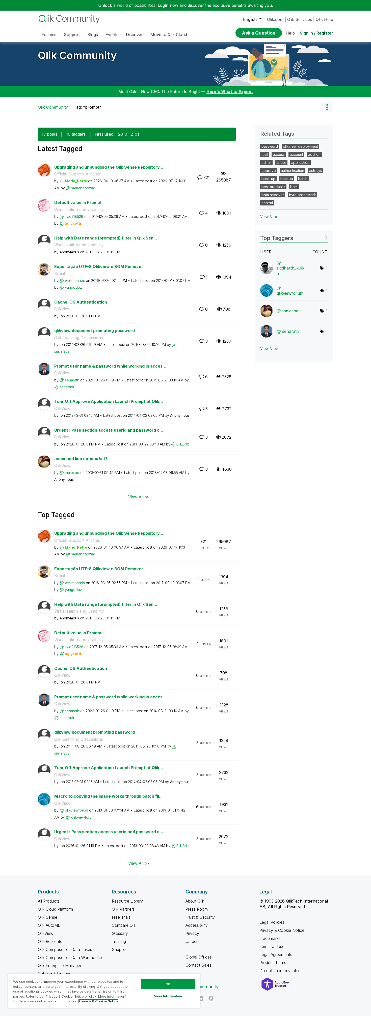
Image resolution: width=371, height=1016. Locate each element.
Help (290, 33)
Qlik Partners (123, 909)
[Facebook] (211, 998)
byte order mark (302, 195)
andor (281, 162)
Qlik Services (299, 19)
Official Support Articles (77, 173)
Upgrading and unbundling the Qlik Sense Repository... (108, 167)
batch (302, 178)
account (296, 154)
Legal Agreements (275, 954)
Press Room (197, 909)
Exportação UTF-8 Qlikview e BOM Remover (98, 266)
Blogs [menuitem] (92, 34)
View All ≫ (138, 496)
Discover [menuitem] (134, 34)
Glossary (120, 933)
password (269, 146)
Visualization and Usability (79, 209)
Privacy (192, 933)
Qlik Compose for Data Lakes (65, 949)
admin (266, 162)
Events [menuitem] (111, 34)
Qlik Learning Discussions (78, 337)
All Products (49, 901)
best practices (273, 187)
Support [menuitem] (72, 34)
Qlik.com (275, 19)
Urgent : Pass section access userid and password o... (108, 430)
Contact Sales (198, 965)
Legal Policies (271, 922)
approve (268, 170)
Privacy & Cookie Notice (281, 930)
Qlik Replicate (50, 941)
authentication (292, 170)
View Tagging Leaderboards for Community (294, 236)
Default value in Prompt (78, 202)
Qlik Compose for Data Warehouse (70, 957)
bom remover (272, 195)
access (279, 154)
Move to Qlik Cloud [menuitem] (168, 34)
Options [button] (327, 107)
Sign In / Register (316, 33)
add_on (314, 154)
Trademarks (270, 938)
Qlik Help (324, 19)
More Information (168, 996)
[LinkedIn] (200, 998)
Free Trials (121, 917)
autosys (315, 170)
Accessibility (197, 925)
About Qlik (195, 901)
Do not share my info (279, 970)
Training (119, 941)
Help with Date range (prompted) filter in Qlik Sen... (105, 238)
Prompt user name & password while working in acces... (110, 366)
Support (119, 949)
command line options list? (81, 458)
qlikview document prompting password (94, 330)
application (300, 162)
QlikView (62, 308)
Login (163, 5)
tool (264, 154)
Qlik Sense (47, 917)
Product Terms (272, 962)
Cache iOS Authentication (80, 302)
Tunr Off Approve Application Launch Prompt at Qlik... (108, 401)
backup (286, 178)
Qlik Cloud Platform (55, 909)
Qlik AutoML (49, 925)
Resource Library (127, 901)
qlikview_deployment (300, 146)
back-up (268, 178)
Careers (193, 941)
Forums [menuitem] (49, 34)
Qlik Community (77, 55)
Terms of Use (271, 946)
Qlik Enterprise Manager (59, 965)
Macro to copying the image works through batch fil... (108, 796)
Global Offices (199, 957)
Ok (168, 984)
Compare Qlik (124, 925)
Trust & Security (200, 917)
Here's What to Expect (229, 91)
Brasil (59, 273)
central (267, 203)
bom (294, 187)
